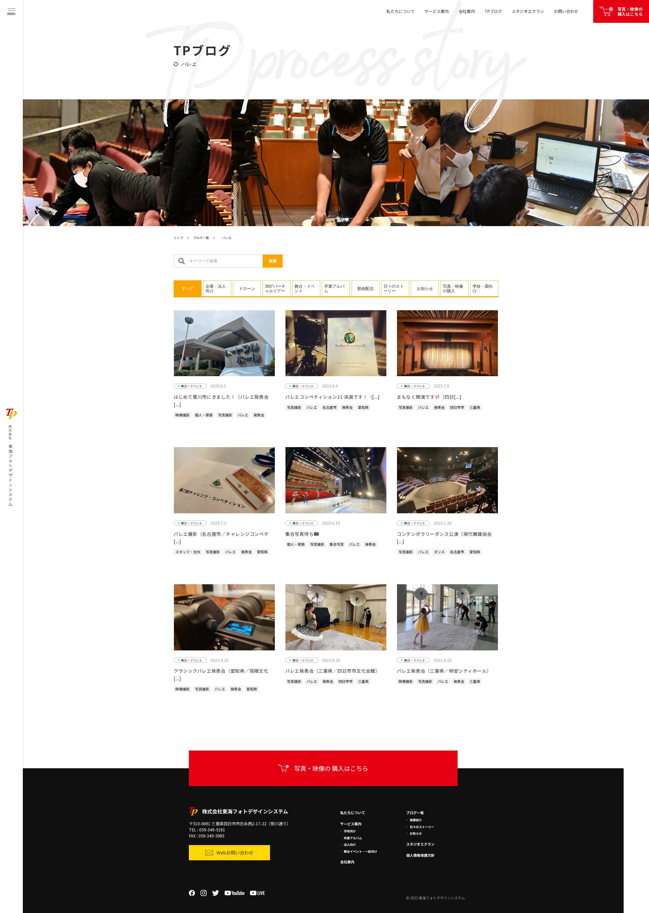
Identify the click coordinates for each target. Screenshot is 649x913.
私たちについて (400, 11)
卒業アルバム (353, 838)
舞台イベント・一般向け (360, 851)
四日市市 (457, 407)
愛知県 (363, 407)
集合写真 (337, 544)
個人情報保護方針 (420, 855)
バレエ (243, 414)
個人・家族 (204, 414)
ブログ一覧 (201, 237)
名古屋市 (329, 407)
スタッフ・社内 (187, 551)
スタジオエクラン (528, 11)
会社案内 (467, 11)
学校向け (350, 831)
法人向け (350, 844)
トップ (178, 237)
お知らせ (416, 833)
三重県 (475, 407)
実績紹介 (416, 820)
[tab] (188, 288)
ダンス (439, 551)
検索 (273, 261)
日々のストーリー (422, 827)
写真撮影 (225, 414)
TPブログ (493, 11)
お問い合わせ (566, 11)
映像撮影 (182, 414)
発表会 (259, 414)
